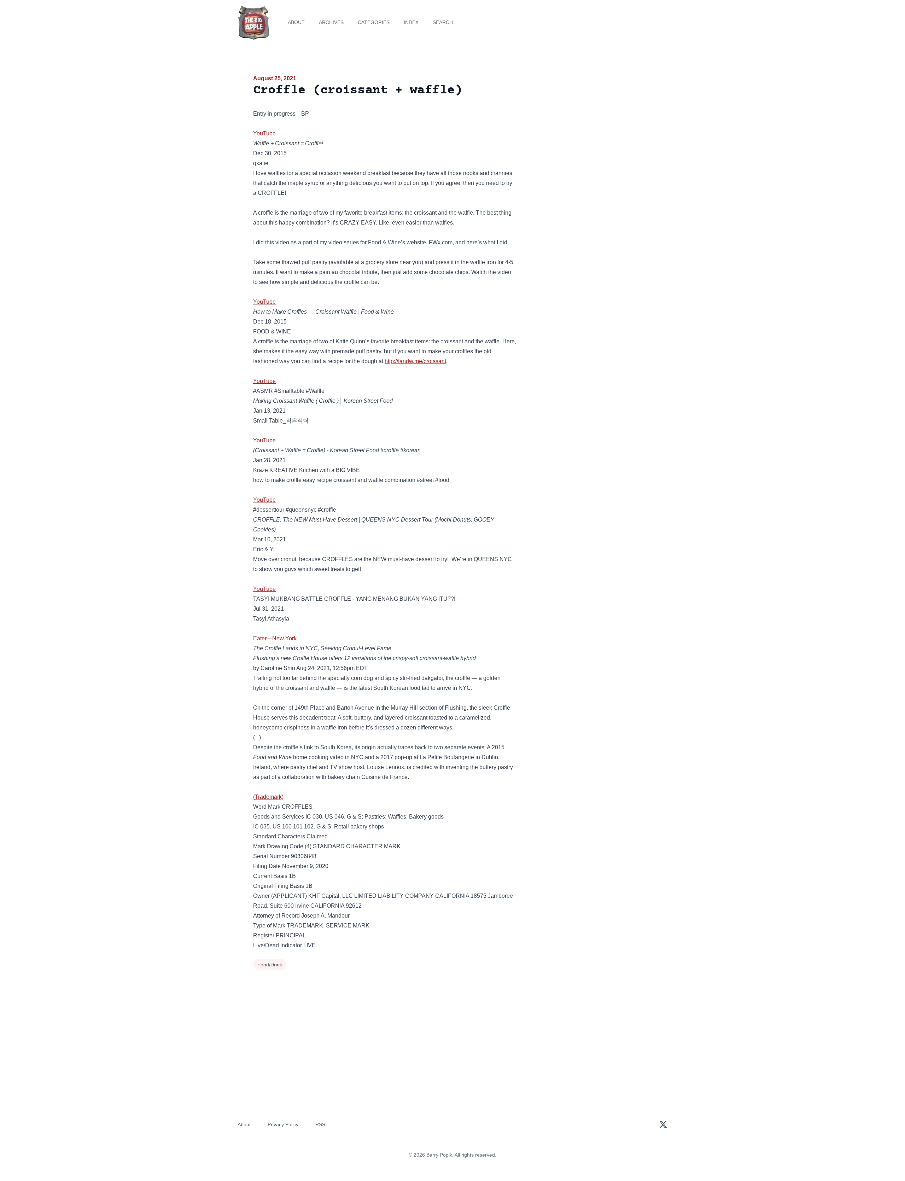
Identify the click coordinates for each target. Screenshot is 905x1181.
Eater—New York (275, 638)
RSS (320, 1124)
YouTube (264, 133)
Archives (331, 22)
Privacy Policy (283, 1124)
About (296, 22)
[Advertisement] (588, 128)
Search (443, 22)
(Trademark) (268, 797)
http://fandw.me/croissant (415, 361)
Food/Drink (269, 964)
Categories (374, 22)
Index (411, 22)
